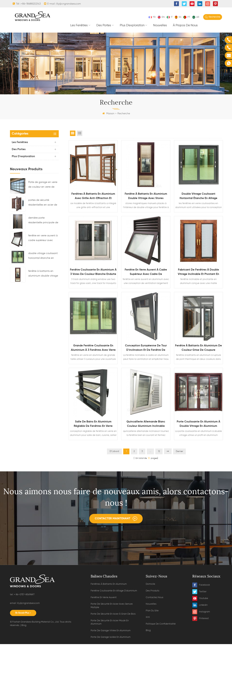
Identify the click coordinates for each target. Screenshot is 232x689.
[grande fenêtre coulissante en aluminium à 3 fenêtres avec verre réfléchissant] (93, 316)
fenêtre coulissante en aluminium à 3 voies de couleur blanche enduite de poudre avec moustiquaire (93, 272)
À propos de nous (185, 25)
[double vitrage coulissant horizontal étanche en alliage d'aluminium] (17, 257)
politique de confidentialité (161, 624)
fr (154, 17)
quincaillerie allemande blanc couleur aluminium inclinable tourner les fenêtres (146, 424)
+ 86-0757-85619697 (23, 594)
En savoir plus (22, 613)
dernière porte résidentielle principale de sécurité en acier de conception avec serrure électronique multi (43, 221)
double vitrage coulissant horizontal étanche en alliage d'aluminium (43, 256)
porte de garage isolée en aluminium (110, 637)
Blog (23, 625)
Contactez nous (154, 597)
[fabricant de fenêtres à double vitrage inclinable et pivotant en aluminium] (198, 240)
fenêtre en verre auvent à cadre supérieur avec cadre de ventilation (43, 238)
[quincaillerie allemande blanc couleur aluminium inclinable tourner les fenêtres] (145, 392)
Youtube (203, 598)
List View (79, 133)
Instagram (204, 612)
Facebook (204, 585)
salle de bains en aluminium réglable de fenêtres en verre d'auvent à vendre (93, 424)
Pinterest (204, 618)
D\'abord (114, 451)
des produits (152, 591)
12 (159, 451)
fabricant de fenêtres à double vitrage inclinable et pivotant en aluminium (198, 272)
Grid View (72, 133)
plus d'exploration (132, 25)
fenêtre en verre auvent (104, 597)
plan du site (152, 611)
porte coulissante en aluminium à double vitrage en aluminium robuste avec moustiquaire (198, 424)
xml (148, 617)
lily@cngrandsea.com (68, 4)
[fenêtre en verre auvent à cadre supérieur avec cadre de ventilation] (17, 239)
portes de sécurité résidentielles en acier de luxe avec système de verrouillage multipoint (42, 203)
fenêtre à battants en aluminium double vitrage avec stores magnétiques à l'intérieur (43, 274)
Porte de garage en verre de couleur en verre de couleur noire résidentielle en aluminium (43, 185)
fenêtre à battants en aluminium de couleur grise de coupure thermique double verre (198, 348)
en (163, 17)
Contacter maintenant (112, 518)
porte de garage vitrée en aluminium (110, 630)
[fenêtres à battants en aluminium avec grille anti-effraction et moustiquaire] (93, 164)
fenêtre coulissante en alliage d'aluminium (114, 591)
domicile (150, 584)
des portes (103, 25)
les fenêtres (79, 25)
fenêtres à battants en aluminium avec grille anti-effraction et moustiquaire (93, 196)
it (172, 17)
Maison (110, 113)
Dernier (179, 451)
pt (188, 17)
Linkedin (203, 605)
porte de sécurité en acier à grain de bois (113, 614)
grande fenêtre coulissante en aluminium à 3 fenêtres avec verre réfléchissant (93, 348)
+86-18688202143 (31, 4)
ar (197, 17)
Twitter (202, 591)
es (180, 17)
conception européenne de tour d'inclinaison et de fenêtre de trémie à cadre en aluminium (146, 348)
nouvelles (160, 25)
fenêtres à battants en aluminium (109, 584)
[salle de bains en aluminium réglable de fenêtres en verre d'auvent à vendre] (93, 392)
